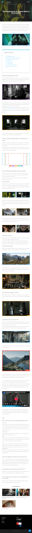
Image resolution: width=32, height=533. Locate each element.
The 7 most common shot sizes (21, 497)
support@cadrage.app (19, 518)
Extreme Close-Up (5, 508)
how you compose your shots (9, 108)
